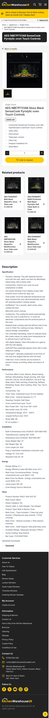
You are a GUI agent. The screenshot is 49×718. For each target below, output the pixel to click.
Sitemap (5, 635)
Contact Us (6, 619)
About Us (6, 562)
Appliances (13, 25)
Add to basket (26, 160)
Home (4, 25)
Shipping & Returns (10, 615)
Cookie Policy (7, 643)
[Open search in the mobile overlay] (34, 4)
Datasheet (10, 545)
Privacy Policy (8, 639)
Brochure (5, 627)
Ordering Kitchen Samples (12, 595)
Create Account (8, 605)
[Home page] (15, 5)
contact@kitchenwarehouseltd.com (20, 662)
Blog (4, 574)
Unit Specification (9, 570)
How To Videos (8, 566)
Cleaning (5, 631)
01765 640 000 (12, 658)
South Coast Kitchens (11, 587)
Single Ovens (24, 25)
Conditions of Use (9, 647)
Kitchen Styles (8, 578)
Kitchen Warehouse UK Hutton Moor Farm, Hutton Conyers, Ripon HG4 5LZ (23, 669)
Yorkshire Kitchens (9, 591)
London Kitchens (9, 583)
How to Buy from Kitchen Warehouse (17, 623)
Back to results (11, 49)
